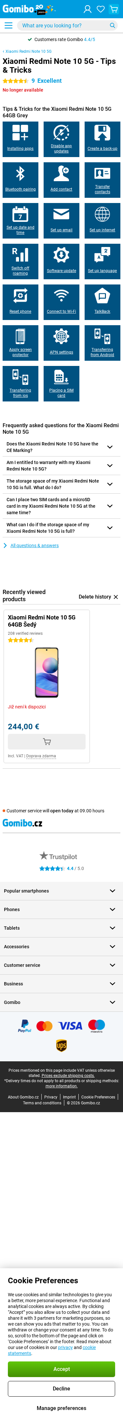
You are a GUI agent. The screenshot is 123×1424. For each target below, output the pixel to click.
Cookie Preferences (98, 1097)
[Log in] (87, 9)
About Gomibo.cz (23, 1097)
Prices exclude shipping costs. (68, 1075)
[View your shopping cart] (113, 9)
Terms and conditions (42, 1103)
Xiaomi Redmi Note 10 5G (28, 51)
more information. (62, 1086)
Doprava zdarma (41, 756)
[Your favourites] (100, 9)
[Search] (112, 25)
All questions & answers (34, 545)
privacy (65, 1347)
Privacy (50, 1097)
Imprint (69, 1097)
